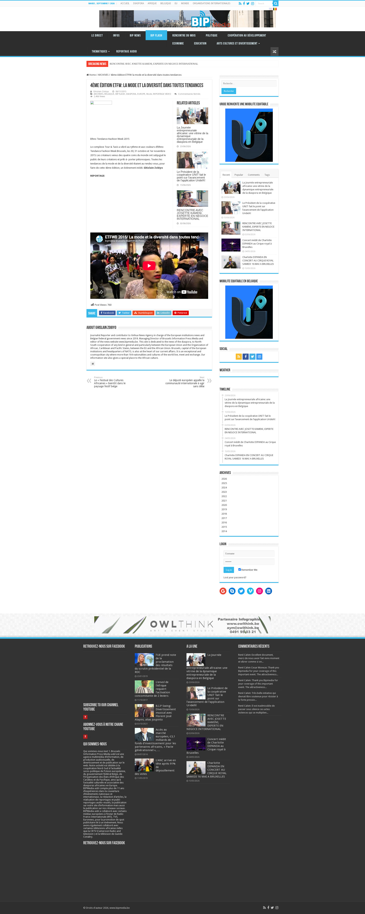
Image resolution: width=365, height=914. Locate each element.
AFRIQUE (152, 3)
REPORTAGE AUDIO (126, 51)
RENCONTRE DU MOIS (184, 35)
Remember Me (249, 569)
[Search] (276, 3)
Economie (178, 43)
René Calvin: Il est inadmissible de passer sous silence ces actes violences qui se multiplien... (256, 709)
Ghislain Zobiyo (101, 91)
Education (200, 43)
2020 (224, 505)
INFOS (116, 35)
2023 (224, 491)
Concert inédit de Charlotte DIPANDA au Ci (132, 63)
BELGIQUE (165, 3)
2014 (224, 531)
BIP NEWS (135, 35)
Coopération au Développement (247, 35)
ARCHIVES (103, 74)
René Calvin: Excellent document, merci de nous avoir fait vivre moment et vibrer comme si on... (258, 658)
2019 (224, 509)
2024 (224, 487)
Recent (226, 174)
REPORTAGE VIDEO (162, 94)
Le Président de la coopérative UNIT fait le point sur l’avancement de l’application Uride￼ (191, 176)
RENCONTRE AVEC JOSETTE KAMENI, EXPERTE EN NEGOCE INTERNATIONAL (192, 214)
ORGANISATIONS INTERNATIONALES (211, 3)
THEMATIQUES (99, 51)
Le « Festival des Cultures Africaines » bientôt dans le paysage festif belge (109, 382)
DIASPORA (138, 3)
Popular (239, 174)
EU (176, 3)
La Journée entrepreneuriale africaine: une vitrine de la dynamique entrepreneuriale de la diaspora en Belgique (192, 134)
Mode (149, 94)
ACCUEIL (125, 3)
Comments (254, 174)
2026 (224, 478)
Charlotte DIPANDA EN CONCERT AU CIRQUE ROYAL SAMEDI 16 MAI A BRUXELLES (258, 260)
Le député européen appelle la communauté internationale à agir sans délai (184, 382)
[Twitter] (248, 3)
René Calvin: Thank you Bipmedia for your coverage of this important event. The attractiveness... (258, 684)
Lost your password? (235, 577)
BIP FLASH (156, 35)
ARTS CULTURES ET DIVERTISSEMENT (237, 43)
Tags (267, 174)
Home (92, 74)
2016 (224, 522)
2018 (224, 513)
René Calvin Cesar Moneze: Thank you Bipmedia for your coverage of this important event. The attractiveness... (258, 671)
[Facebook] (244, 3)
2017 (224, 518)
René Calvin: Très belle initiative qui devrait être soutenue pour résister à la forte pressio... (258, 696)
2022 (224, 496)
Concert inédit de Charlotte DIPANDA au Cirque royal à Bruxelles (257, 243)
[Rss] (240, 3)
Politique (211, 35)
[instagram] (252, 3)
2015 (224, 526)
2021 (224, 500)
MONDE (185, 3)
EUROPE (141, 94)
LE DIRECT (97, 35)
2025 (224, 483)
